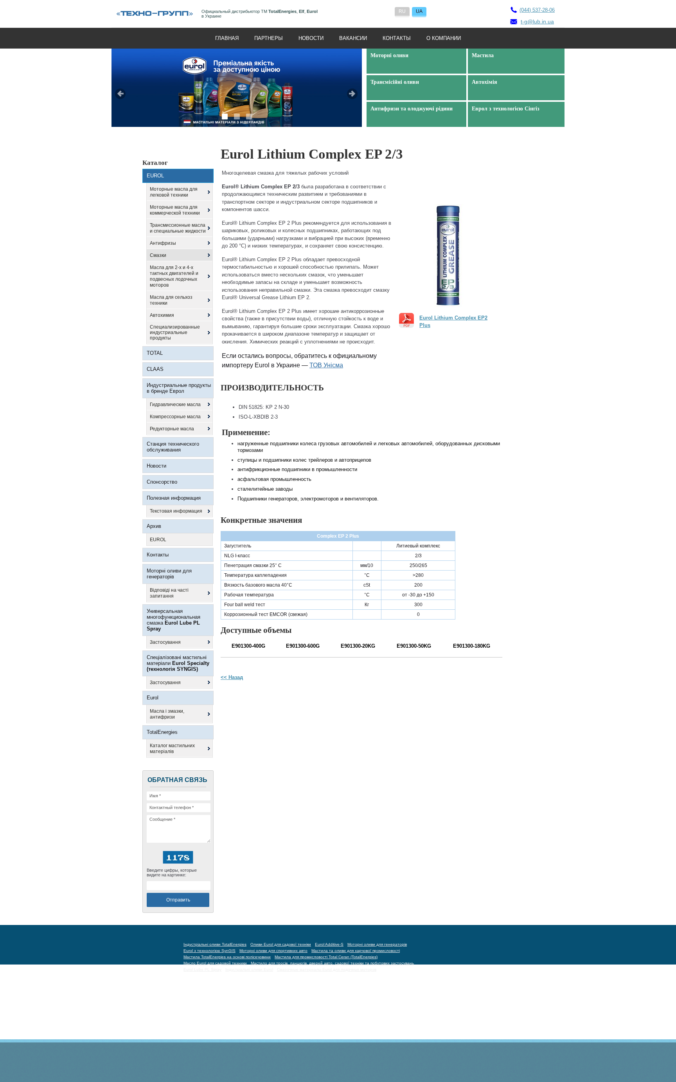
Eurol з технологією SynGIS (209, 950)
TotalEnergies (162, 732)
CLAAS (155, 369)
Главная (227, 38)
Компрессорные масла (175, 416)
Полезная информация (174, 498)
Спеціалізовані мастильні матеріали (178, 663)
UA (419, 11)
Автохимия (162, 315)
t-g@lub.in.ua (537, 21)
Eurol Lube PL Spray (202, 969)
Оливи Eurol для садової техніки (280, 944)
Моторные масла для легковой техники (174, 192)
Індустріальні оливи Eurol (249, 969)
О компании (443, 38)
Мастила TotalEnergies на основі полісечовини (227, 957)
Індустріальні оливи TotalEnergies (214, 944)
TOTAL (155, 353)
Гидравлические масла (175, 404)
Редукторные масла (172, 429)
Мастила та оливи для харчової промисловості (355, 950)
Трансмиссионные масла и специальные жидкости (178, 228)
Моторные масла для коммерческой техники (175, 210)
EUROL (155, 176)
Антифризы (163, 243)
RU (402, 11)
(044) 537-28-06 (537, 10)
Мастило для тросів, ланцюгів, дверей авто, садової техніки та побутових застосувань (332, 963)
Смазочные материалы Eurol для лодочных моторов (326, 969)
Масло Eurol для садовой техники (215, 963)
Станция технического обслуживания (173, 447)
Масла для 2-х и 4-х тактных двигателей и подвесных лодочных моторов (174, 276)
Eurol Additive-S (329, 944)
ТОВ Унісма (326, 365)
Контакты (397, 38)
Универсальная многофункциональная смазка (173, 620)
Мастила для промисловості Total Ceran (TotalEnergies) (326, 957)
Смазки (158, 255)
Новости (311, 38)
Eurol (152, 698)
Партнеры (268, 38)
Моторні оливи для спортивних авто (273, 950)
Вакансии (353, 38)
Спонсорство (162, 482)
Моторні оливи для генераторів (169, 574)
